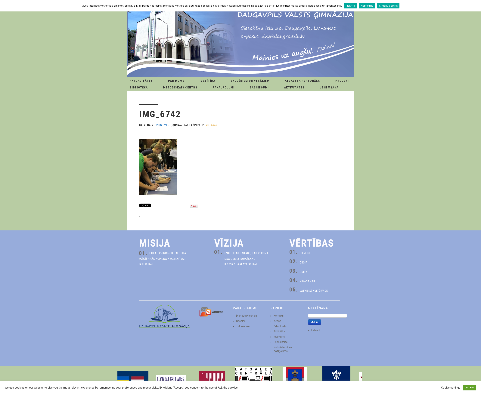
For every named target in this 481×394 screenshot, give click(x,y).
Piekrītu (350, 5)
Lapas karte (281, 341)
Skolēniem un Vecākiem (250, 80)
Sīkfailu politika (388, 5)
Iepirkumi (279, 336)
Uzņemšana (329, 87)
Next (358, 380)
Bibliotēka (139, 87)
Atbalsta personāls (302, 80)
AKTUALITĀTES (141, 80)
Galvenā (145, 125)
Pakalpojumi (223, 87)
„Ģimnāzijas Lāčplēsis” (188, 125)
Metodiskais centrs (180, 87)
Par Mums (176, 80)
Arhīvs (277, 320)
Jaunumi (161, 125)
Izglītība (207, 80)
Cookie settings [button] (450, 387)
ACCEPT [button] (469, 387)
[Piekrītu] (476, 6)
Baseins (241, 320)
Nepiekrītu (367, 5)
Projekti (343, 80)
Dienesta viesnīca (246, 315)
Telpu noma (243, 326)
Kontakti (279, 315)
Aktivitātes (294, 87)
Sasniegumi (259, 87)
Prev (123, 380)
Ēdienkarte (280, 326)
